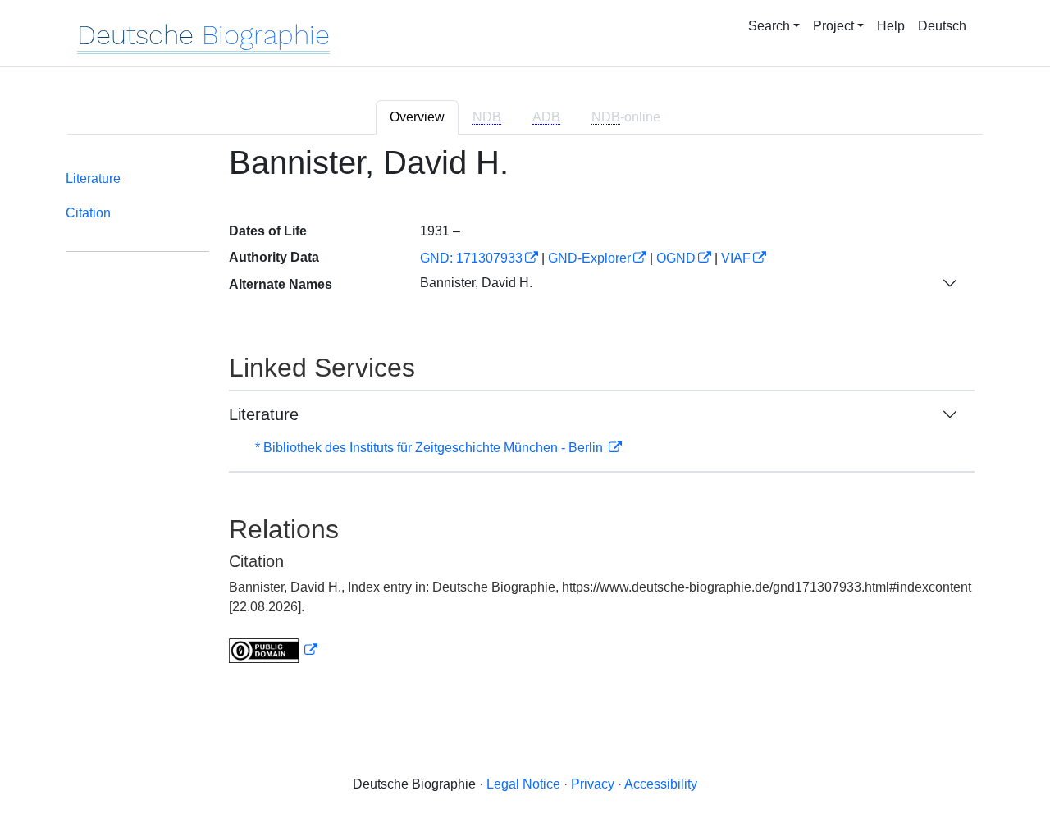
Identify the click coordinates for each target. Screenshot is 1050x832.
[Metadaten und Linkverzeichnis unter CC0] (273, 650)
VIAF (736, 258)
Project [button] (833, 26)
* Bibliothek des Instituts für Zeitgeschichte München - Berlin (430, 448)
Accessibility (660, 784)
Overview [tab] (417, 117)
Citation (88, 213)
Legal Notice (523, 784)
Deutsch (942, 26)
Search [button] (769, 26)
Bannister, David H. (476, 283)
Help (891, 26)
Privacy (592, 784)
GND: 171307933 (471, 258)
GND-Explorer (589, 258)
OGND (676, 258)
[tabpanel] (525, 414)
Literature (93, 178)
